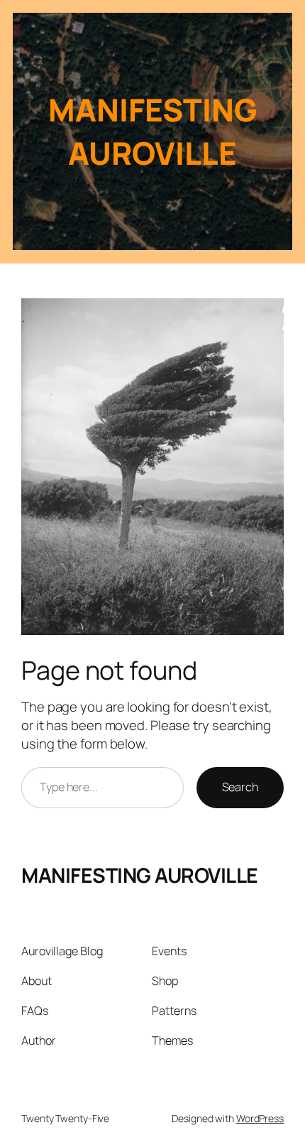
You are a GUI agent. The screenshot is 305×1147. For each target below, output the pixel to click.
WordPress (260, 1118)
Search (240, 787)
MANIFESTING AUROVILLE (139, 875)
